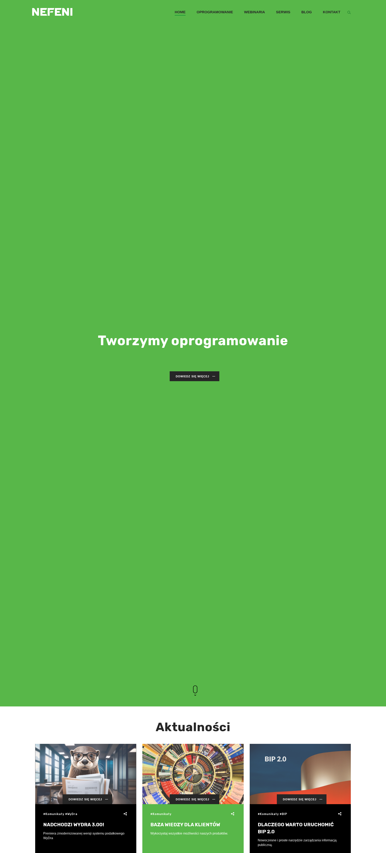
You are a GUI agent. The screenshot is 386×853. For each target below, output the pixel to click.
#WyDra (71, 814)
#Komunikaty (53, 814)
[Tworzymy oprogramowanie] (52, 5)
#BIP (283, 814)
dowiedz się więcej (192, 376)
